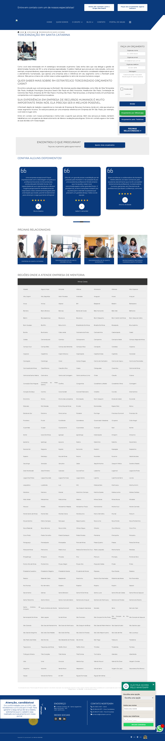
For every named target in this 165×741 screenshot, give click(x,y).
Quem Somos (62, 22)
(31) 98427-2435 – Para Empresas (103, 712)
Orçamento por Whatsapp (132, 113)
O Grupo (76, 22)
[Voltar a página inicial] (24, 21)
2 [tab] (77, 219)
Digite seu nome (132, 50)
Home (49, 22)
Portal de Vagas (117, 22)
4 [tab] (84, 219)
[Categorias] (130, 22)
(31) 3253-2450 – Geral (99, 706)
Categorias (31, 32)
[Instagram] (55, 719)
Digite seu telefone (132, 64)
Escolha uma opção (131, 694)
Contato (101, 22)
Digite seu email (132, 57)
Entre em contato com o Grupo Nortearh (99, 7)
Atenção (41, 710)
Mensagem (132, 71)
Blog (89, 22)
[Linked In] (64, 719)
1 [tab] (74, 219)
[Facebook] (60, 719)
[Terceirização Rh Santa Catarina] (27, 51)
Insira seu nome (130, 705)
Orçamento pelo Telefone (132, 119)
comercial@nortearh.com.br (101, 714)
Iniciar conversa (139, 725)
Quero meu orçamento (104, 145)
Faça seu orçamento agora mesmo (132, 7)
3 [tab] (81, 219)
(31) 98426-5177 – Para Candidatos (103, 709)
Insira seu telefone (131, 716)
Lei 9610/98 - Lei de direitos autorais (87, 689)
